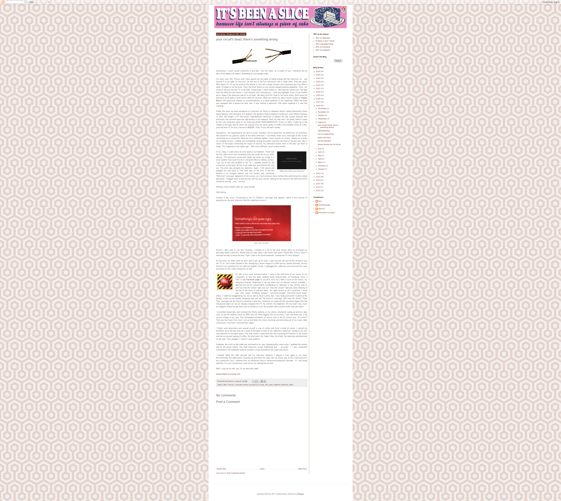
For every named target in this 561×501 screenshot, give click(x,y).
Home (262, 469)
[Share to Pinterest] (264, 381)
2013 (318, 180)
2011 (318, 187)
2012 (318, 184)
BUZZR (251, 127)
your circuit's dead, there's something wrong (328, 126)
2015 (318, 173)
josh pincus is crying (257, 385)
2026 (318, 71)
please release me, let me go (329, 144)
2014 (318, 177)
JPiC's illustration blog (324, 44)
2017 (318, 102)
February (322, 166)
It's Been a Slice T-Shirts (325, 41)
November (322, 112)
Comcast (230, 385)
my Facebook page (251, 280)
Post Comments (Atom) (236, 473)
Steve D (321, 209)
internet (246, 385)
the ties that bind (324, 141)
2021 (318, 89)
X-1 (243, 114)
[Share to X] (259, 381)
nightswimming (324, 131)
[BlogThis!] (256, 381)
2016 (318, 106)
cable (225, 385)
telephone (277, 385)
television (285, 385)
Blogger (301, 494)
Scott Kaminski (324, 205)
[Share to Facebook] (261, 381)
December (322, 109)
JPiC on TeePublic (323, 38)
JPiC (266, 385)
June (320, 152)
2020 (318, 92)
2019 (318, 95)
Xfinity (291, 385)
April (320, 159)
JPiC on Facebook (323, 47)
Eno (320, 201)
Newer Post (221, 469)
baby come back (324, 138)
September (322, 119)
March (320, 162)
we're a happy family (326, 134)
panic (271, 385)
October (321, 115)
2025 (318, 75)
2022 (318, 85)
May (320, 156)
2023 (318, 82)
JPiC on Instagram (323, 50)
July (320, 149)
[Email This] (253, 381)
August (321, 122)
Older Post (302, 469)
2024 (318, 78)
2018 (318, 99)
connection (239, 385)
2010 (318, 191)
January (321, 169)
